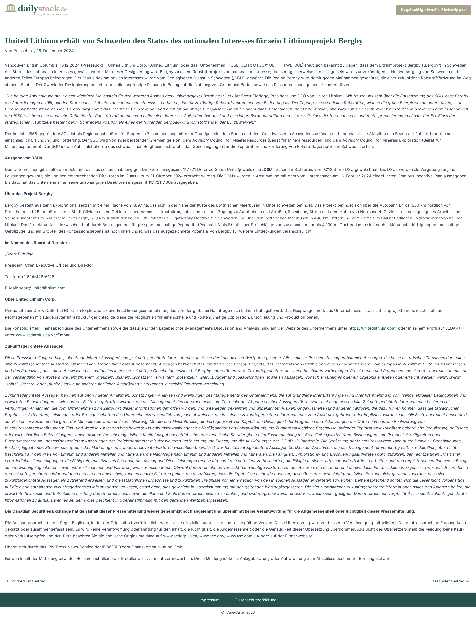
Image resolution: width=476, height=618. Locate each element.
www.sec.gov (211, 535)
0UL (298, 65)
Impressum (209, 599)
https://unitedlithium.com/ (373, 328)
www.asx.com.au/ (242, 535)
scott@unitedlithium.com (42, 287)
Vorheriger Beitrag (26, 581)
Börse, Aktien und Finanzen (50, 14)
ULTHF (275, 65)
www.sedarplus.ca (33, 334)
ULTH (246, 65)
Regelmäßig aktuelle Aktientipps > (434, 9)
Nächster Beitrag (451, 581)
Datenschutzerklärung (256, 599)
